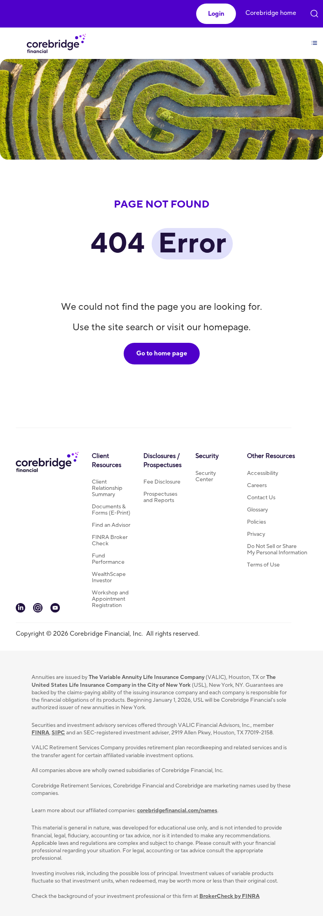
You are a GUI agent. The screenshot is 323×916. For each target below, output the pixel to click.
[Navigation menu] (314, 38)
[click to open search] (314, 12)
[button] (216, 14)
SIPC (58, 732)
